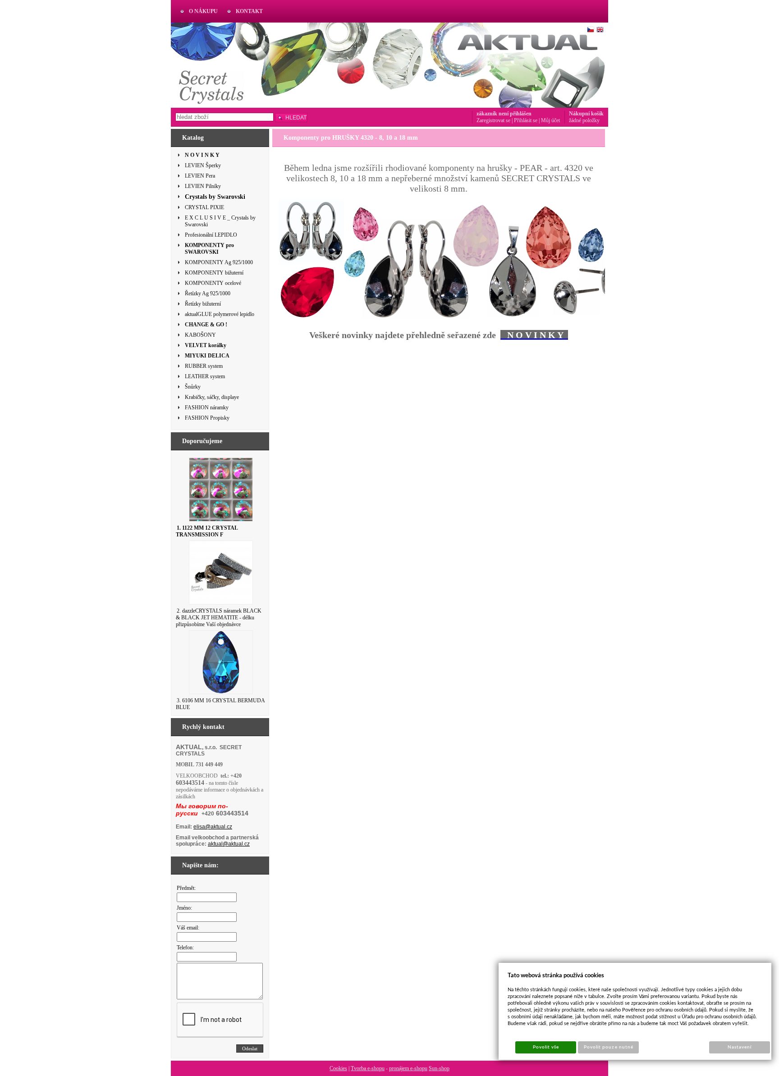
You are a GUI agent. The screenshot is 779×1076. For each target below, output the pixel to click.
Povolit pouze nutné (608, 1047)
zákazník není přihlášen (504, 113)
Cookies (338, 1068)
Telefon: (185, 947)
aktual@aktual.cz (229, 844)
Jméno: (184, 908)
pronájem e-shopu (408, 1068)
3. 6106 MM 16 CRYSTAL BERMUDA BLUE (220, 703)
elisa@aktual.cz (212, 827)
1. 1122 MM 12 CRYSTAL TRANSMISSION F (207, 531)
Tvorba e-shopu (368, 1068)
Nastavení (740, 1047)
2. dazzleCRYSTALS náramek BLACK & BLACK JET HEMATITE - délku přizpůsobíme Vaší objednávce (218, 617)
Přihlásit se (525, 120)
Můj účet (550, 120)
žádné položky (584, 120)
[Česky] (590, 29)
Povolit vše (546, 1047)
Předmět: (186, 888)
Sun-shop (439, 1068)
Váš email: (188, 928)
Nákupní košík (586, 113)
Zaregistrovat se (493, 120)
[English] (600, 29)
